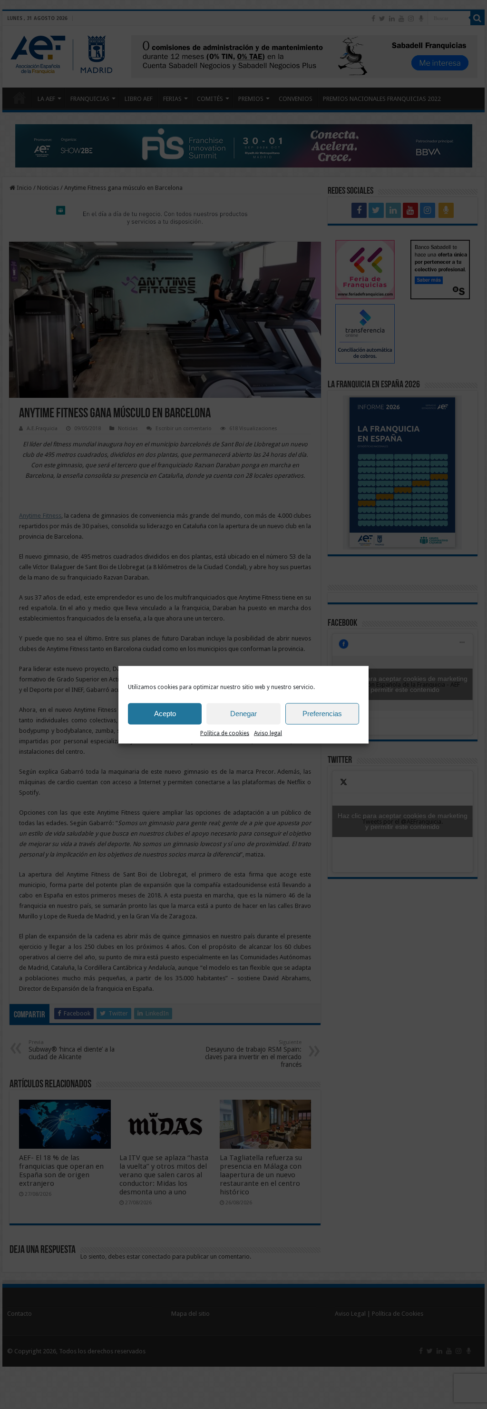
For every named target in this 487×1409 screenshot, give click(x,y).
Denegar (243, 713)
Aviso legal (268, 732)
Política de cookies (224, 732)
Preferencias (322, 713)
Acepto (165, 713)
